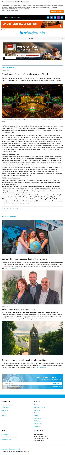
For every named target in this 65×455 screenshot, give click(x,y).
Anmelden (55, 383)
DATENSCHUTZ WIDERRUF (56, 386)
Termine (4, 415)
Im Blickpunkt (38, 424)
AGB (19, 449)
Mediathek (37, 426)
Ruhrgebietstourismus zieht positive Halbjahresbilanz (24, 360)
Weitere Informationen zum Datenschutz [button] (11, 10)
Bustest (36, 415)
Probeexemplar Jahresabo (9, 437)
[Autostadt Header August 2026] (32, 24)
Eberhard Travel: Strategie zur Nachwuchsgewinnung (24, 259)
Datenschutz (12, 449)
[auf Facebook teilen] (2, 208)
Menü (32, 38)
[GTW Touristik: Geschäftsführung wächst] (32, 287)
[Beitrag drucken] (10, 208)
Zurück (15, 208)
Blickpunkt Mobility (7, 405)
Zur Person (37, 410)
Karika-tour (37, 418)
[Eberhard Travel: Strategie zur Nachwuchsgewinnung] (32, 237)
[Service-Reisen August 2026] (32, 51)
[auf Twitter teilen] (4, 208)
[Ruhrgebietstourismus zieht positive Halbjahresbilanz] (32, 338)
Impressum (5, 449)
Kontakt (4, 413)
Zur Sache (37, 413)
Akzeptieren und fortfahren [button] (57, 11)
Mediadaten (5, 434)
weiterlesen (14, 268)
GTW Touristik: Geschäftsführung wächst (19, 309)
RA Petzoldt (37, 421)
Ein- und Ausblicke (39, 407)
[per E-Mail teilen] (7, 208)
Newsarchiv (5, 410)
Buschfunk (37, 405)
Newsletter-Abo (6, 439)
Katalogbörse (5, 407)
